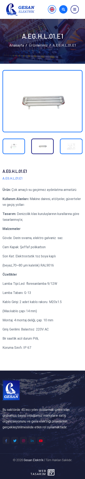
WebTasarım (38, 472)
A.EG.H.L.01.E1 (64, 45)
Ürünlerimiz (38, 45)
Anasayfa (16, 45)
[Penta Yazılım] (51, 472)
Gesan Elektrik (34, 460)
